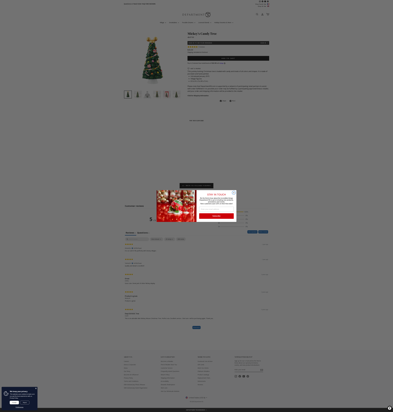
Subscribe (216, 216)
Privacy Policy (14, 398)
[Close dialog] (234, 193)
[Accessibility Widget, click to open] (389, 408)
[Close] (36, 388)
